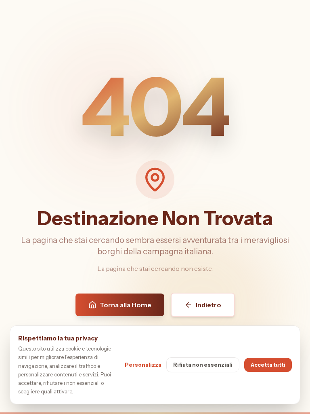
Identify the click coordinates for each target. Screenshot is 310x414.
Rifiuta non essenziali (202, 364)
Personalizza (143, 364)
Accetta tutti (268, 364)
